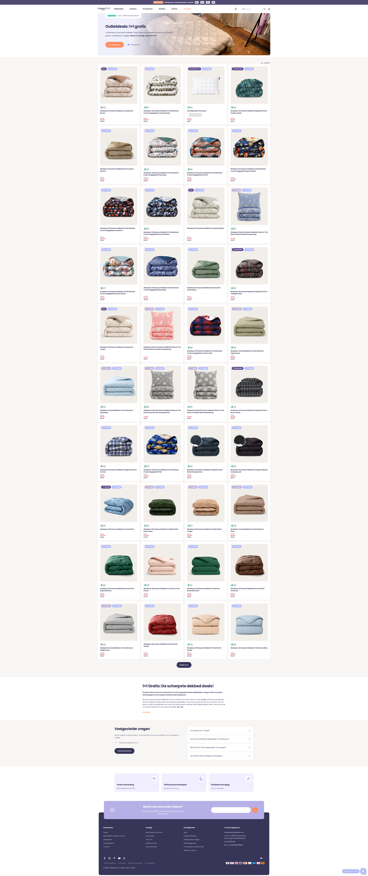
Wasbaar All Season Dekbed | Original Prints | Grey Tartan (249, 411)
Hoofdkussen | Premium (196, 111)
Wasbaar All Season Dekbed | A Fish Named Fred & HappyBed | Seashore (117, 229)
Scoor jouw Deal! (114, 45)
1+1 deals (187, 9)
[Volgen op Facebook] (104, 858)
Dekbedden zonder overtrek (114, 836)
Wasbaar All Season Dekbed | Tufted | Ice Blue (249, 648)
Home (105, 832)
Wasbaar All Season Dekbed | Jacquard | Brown (116, 112)
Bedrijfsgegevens (190, 843)
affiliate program (190, 850)
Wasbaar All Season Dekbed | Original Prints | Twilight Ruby (249, 292)
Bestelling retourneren (154, 832)
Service (174, 9)
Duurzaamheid (151, 847)
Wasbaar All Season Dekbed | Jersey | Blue (117, 529)
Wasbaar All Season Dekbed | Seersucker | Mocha (117, 170)
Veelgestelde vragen (191, 839)
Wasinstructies (151, 843)
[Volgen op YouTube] (119, 858)
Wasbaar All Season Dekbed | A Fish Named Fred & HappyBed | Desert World (117, 292)
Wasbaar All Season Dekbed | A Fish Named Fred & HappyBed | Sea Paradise (161, 233)
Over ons (149, 839)
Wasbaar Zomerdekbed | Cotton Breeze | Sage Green (247, 352)
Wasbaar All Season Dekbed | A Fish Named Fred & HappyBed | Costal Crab (204, 352)
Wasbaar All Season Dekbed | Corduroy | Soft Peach (162, 589)
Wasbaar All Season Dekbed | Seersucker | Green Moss (204, 289)
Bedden (162, 9)
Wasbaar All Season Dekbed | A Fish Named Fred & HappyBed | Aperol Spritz (248, 170)
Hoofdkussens (108, 843)
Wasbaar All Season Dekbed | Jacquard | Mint (205, 228)
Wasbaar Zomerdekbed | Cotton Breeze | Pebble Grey (116, 649)
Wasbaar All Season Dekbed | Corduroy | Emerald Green (203, 589)
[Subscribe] (255, 810)
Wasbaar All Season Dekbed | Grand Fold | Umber (160, 645)
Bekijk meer (184, 665)
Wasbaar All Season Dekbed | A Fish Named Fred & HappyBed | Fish (161, 471)
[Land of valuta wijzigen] (237, 9)
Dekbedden (118, 9)
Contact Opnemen (124, 751)
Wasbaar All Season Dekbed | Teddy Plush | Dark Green (161, 530)
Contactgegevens (150, 863)
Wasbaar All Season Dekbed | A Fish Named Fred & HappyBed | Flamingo (161, 174)
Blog (185, 832)
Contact (106, 847)
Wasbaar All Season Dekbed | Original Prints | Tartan (118, 471)
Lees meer (146, 712)
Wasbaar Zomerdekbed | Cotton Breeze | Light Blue (116, 411)
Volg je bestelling (190, 836)
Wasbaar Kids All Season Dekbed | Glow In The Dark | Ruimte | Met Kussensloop (249, 233)
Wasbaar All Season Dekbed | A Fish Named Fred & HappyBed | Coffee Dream (161, 112)
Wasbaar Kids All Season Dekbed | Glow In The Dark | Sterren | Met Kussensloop (162, 411)
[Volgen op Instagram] (109, 858)
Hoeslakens (107, 839)
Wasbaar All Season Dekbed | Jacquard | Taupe (116, 348)
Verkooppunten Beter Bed (193, 847)
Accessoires (148, 9)
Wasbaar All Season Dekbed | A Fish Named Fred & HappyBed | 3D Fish (204, 174)
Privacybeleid (122, 863)
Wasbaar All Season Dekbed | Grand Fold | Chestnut (247, 589)
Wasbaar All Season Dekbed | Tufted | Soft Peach (204, 649)
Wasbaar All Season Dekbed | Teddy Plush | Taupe (204, 530)
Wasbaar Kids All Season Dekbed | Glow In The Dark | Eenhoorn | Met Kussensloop (162, 348)
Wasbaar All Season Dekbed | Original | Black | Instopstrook (249, 471)
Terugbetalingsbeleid (109, 863)
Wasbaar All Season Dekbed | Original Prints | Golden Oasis (249, 112)
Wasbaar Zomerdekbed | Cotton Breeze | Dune (247, 530)
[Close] (258, 9)
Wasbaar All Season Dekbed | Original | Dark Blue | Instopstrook (205, 471)
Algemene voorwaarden (135, 863)
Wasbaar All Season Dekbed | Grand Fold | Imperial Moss (117, 589)
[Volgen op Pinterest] (114, 858)
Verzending (150, 836)
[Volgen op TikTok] (124, 858)
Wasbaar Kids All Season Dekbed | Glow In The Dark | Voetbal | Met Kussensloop (205, 411)
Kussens (133, 9)
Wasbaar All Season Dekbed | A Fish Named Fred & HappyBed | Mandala (161, 289)
